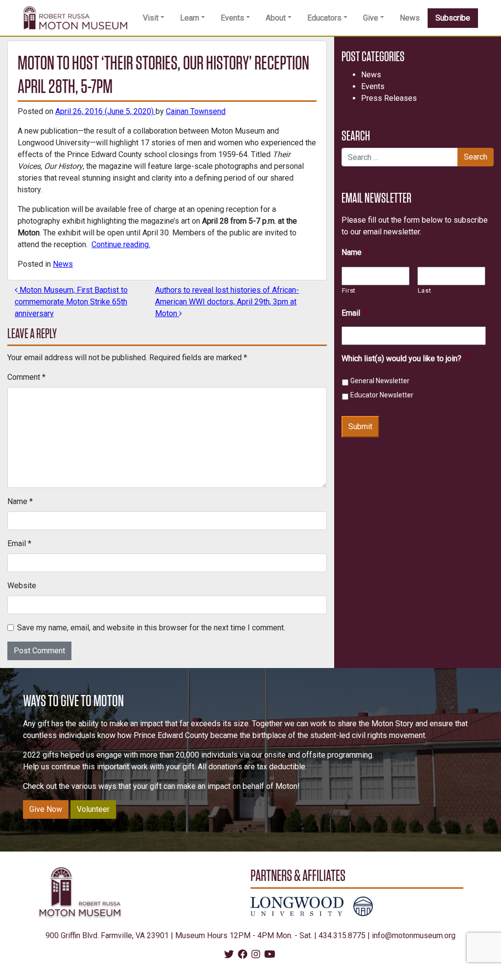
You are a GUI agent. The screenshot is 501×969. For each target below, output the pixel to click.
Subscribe (452, 18)
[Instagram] (255, 955)
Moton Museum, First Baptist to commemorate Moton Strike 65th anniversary (71, 301)
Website (21, 585)
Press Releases (389, 98)
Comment (26, 377)
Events (232, 18)
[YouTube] (269, 955)
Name (20, 501)
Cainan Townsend (196, 111)
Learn (189, 18)
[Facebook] (243, 955)
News (410, 18)
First (349, 290)
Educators (324, 18)
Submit (360, 426)
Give (370, 18)
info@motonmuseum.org (413, 935)
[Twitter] (229, 955)
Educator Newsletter (381, 395)
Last (425, 290)
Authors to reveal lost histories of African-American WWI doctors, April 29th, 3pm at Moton (227, 301)
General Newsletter (380, 381)
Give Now (45, 809)
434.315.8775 (342, 935)
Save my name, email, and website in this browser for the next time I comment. (151, 627)
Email (19, 543)
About (276, 18)
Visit (151, 18)
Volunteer (93, 809)
